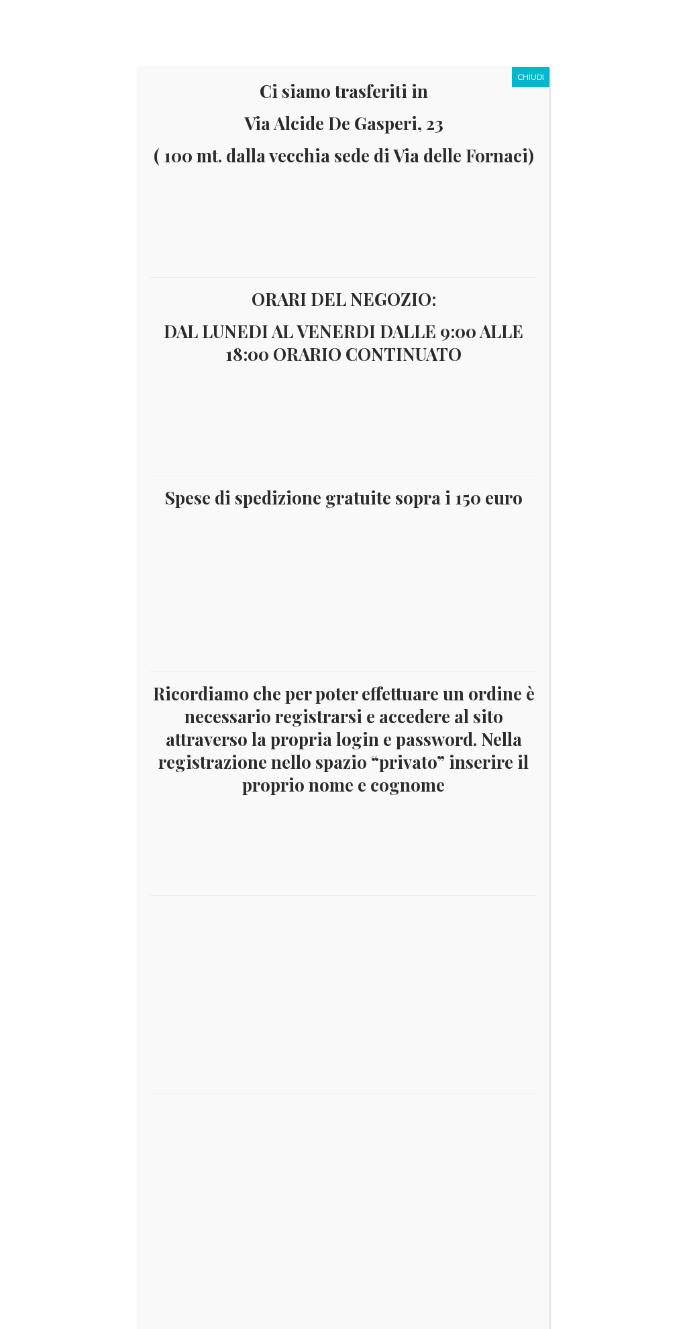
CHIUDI (530, 77)
